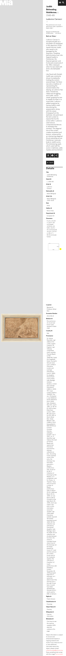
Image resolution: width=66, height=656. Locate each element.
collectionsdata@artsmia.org (54, 650)
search (63, 2)
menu (60, 2)
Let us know (59, 654)
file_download (48, 155)
